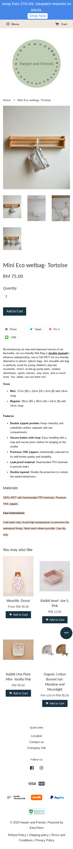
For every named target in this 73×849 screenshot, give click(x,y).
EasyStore (37, 827)
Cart (63, 24)
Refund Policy (17, 835)
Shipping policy (39, 835)
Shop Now (37, 16)
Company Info (36, 748)
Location (36, 736)
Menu (15, 24)
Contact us (36, 742)
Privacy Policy (44, 840)
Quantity (10, 288)
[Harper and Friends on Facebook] (32, 768)
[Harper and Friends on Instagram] (41, 768)
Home (7, 100)
